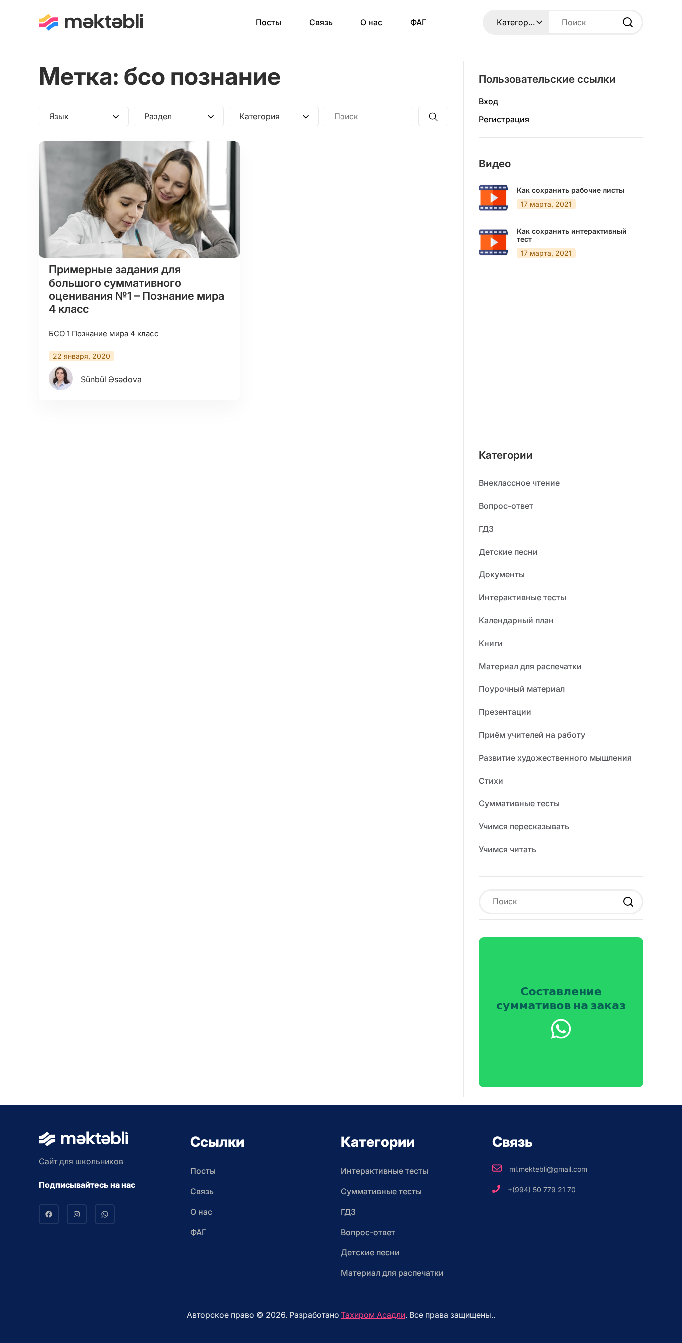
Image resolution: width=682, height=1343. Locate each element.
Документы (502, 574)
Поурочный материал (522, 689)
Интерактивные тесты (522, 597)
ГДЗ (486, 529)
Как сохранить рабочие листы (570, 190)
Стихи (491, 781)
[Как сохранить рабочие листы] (493, 197)
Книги (491, 643)
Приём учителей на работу (532, 735)
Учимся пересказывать (524, 826)
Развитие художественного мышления (555, 758)
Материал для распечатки (530, 666)
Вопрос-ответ (506, 506)
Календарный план (516, 620)
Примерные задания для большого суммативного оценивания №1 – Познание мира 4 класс (136, 289)
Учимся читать (507, 849)
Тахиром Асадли (373, 1315)
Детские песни (508, 552)
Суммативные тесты (519, 803)
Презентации (505, 712)
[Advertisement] (561, 361)
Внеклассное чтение (519, 483)
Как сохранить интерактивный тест (572, 235)
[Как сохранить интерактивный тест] (493, 242)
